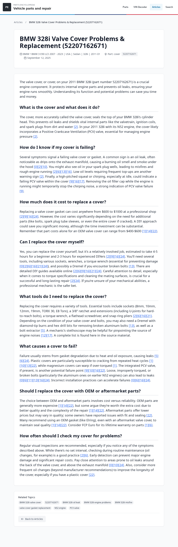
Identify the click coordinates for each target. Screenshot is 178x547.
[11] (30, 380)
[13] (63, 171)
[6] (58, 171)
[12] (44, 335)
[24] (35, 216)
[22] (154, 231)
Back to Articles (34, 519)
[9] (71, 181)
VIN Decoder (140, 7)
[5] (43, 330)
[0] (36, 167)
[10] (44, 167)
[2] (76, 127)
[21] (39, 266)
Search (169, 7)
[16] (69, 171)
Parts (125, 7)
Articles (156, 7)
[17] (81, 181)
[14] (149, 231)
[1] (144, 231)
